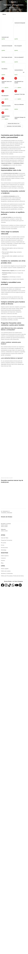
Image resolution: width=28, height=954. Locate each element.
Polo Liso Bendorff (19, 57)
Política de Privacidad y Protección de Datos (12, 575)
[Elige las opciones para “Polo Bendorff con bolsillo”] (24, 78)
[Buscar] (4, 2)
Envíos (2, 545)
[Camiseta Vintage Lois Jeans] (20, 113)
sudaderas (6, 165)
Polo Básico (4, 68)
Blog (2, 563)
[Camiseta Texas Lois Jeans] (7, 78)
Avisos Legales (4, 568)
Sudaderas (5, 279)
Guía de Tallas (4, 537)
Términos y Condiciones (7, 573)
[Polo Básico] (7, 66)
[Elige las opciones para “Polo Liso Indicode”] (24, 102)
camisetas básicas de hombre (10, 173)
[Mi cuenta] (22, 2)
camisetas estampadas (9, 196)
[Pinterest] (20, 585)
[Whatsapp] (13, 585)
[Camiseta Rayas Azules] (7, 113)
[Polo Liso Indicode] (20, 102)
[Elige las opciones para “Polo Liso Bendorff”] (24, 54)
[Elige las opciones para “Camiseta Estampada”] (24, 19)
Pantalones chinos (6, 273)
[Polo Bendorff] (7, 92)
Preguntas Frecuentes (6, 540)
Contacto (3, 558)
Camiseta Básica (19, 70)
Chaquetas (5, 276)
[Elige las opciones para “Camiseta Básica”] (24, 65)
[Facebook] (2, 585)
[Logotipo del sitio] (13, 1)
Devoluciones (4, 547)
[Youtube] (16, 585)
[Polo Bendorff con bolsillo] (20, 78)
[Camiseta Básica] (20, 66)
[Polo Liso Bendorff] (20, 54)
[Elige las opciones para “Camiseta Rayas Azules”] (11, 113)
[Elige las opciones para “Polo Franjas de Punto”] (11, 54)
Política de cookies (5, 571)
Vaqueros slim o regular (8, 270)
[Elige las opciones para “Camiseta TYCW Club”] (24, 91)
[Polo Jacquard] (20, 43)
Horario (3, 560)
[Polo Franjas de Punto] (7, 54)
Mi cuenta (3, 542)
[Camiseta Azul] (7, 27)
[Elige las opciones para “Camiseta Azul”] (11, 19)
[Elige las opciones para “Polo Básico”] (11, 65)
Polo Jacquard (18, 45)
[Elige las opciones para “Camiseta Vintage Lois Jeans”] (24, 113)
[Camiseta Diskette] (7, 103)
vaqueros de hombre (6, 163)
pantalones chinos (18, 163)
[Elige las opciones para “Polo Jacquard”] (24, 42)
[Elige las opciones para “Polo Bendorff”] (11, 91)
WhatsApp (3, 550)
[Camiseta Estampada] (20, 20)
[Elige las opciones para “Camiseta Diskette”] (11, 102)
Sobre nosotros (4, 555)
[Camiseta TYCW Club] (20, 91)
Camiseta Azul (5, 37)
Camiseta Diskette (6, 105)
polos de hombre (7, 217)
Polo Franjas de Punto (7, 57)
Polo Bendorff (5, 95)
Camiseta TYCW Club (20, 94)
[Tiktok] (9, 585)
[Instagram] (6, 585)
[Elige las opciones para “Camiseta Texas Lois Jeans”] (11, 78)
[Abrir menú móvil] (1, 2)
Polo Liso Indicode (19, 104)
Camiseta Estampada (20, 22)
